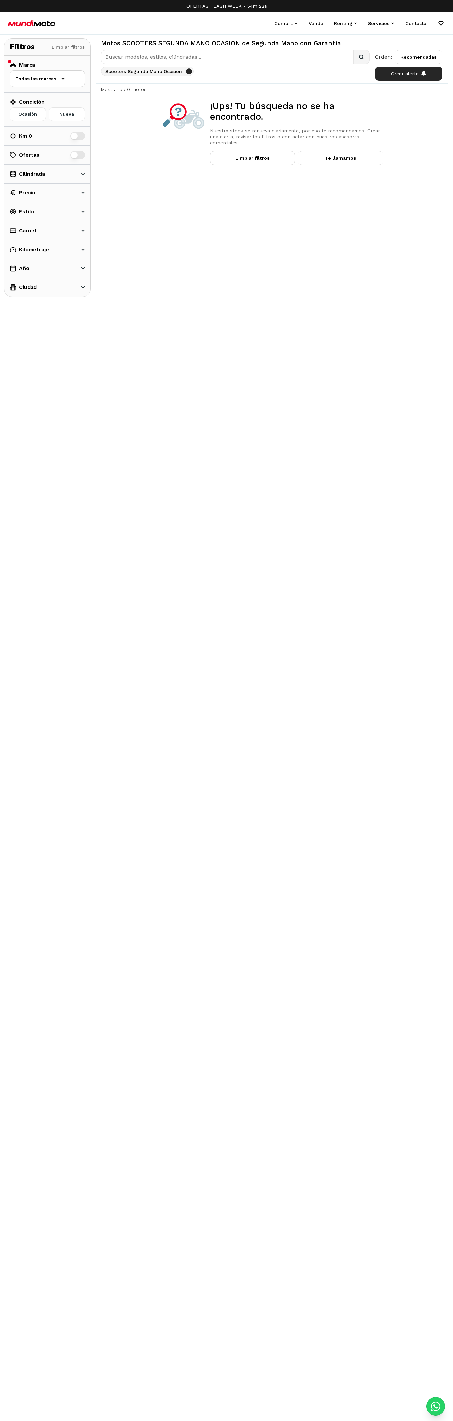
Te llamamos (340, 158)
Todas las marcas (35, 78)
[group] (47, 114)
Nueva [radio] (66, 114)
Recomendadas (418, 57)
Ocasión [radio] (27, 114)
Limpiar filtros (68, 47)
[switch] (77, 136)
